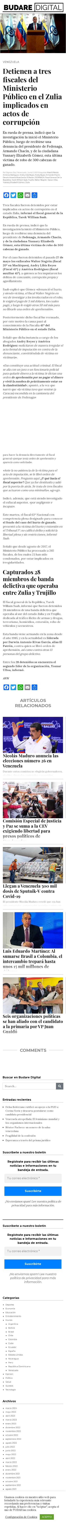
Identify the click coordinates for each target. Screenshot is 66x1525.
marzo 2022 (11, 1462)
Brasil (11, 1332)
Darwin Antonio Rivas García (14, 177)
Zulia (27, 182)
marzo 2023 (11, 1419)
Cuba (10, 1343)
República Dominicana (19, 1366)
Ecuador (12, 1347)
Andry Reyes (40, 175)
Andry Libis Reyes (27, 175)
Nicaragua (13, 1358)
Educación (10, 1312)
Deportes (9, 1304)
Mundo (8, 1320)
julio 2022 (10, 1447)
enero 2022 (10, 1470)
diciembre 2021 (12, 1473)
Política (8, 1378)
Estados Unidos (15, 1355)
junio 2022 (10, 1450)
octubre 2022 (11, 1435)
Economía (10, 1308)
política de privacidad (25, 1278)
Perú (10, 1362)
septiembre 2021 (13, 1485)
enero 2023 (10, 1423)
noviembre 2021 (12, 1477)
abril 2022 (10, 1458)
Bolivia (11, 1328)
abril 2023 (10, 1416)
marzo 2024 (11, 1408)
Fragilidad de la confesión (20, 1135)
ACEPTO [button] (47, 1516)
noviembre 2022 (13, 1431)
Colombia (12, 1339)
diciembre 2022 (12, 1427)
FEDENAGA (39, 177)
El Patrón (30, 177)
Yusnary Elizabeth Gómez (14, 182)
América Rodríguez (11, 175)
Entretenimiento (13, 1316)
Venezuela (11, 62)
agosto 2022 (11, 1443)
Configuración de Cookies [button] (21, 1517)
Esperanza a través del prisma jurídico (28, 1140)
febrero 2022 (11, 1466)
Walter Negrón (41, 180)
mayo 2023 (10, 1412)
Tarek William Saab (19, 180)
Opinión (9, 1374)
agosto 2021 (10, 1489)
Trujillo (31, 180)
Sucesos (9, 1385)
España (11, 1351)
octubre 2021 (11, 1481)
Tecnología (10, 1389)
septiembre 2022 (13, 1439)
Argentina (13, 1324)
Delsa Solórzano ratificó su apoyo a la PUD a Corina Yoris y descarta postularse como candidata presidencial (31, 1110)
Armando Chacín (53, 175)
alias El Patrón (53, 172)
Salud (8, 1382)
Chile (10, 1335)
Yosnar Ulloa (53, 180)
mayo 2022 (10, 1454)
